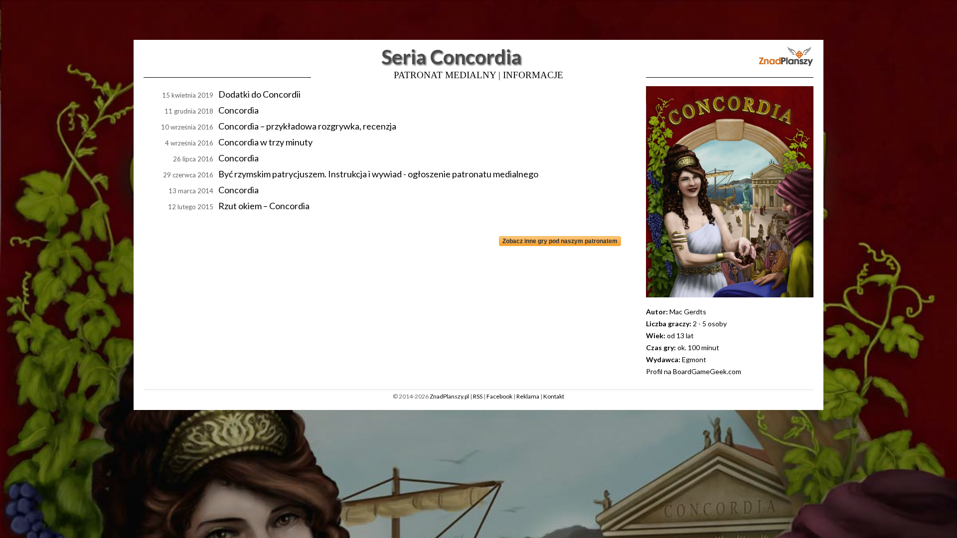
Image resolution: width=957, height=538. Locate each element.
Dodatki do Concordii (259, 94)
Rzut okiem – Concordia (264, 205)
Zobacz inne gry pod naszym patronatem (560, 241)
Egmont (694, 359)
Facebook (499, 396)
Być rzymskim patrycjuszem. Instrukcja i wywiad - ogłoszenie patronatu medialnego (378, 173)
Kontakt (553, 396)
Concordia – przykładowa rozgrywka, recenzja (307, 126)
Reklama (527, 396)
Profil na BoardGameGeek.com (693, 371)
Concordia (238, 110)
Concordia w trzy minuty (265, 141)
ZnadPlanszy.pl (449, 396)
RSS (477, 396)
